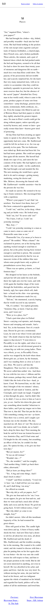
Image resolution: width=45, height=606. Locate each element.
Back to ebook (25, 4)
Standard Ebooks (4, 4)
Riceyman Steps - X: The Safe (11, 600)
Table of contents (38, 4)
